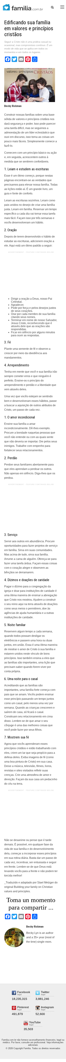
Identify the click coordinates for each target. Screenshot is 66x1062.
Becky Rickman (12, 106)
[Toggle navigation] (62, 7)
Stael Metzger (45, 882)
